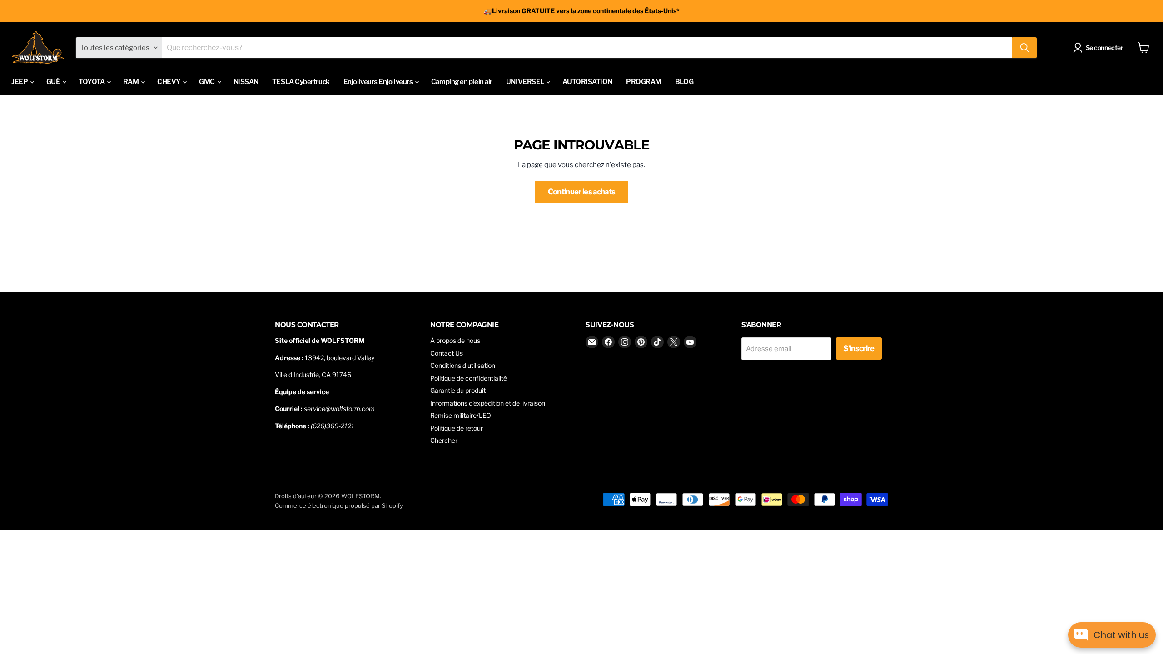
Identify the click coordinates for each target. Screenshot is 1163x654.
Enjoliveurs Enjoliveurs (378, 82)
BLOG (684, 82)
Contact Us (446, 353)
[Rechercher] (1024, 47)
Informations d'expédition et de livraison (487, 403)
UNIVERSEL (526, 82)
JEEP (20, 82)
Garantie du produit (458, 390)
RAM (131, 82)
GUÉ (53, 82)
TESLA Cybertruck (301, 82)
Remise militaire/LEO (460, 415)
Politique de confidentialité (468, 378)
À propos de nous (455, 340)
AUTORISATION (587, 82)
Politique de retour (456, 428)
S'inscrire (858, 348)
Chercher (443, 440)
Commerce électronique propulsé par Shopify (339, 505)
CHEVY (169, 82)
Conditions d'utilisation (462, 365)
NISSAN (246, 82)
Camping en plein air (461, 82)
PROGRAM (643, 82)
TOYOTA (92, 82)
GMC (207, 82)
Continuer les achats (582, 191)
